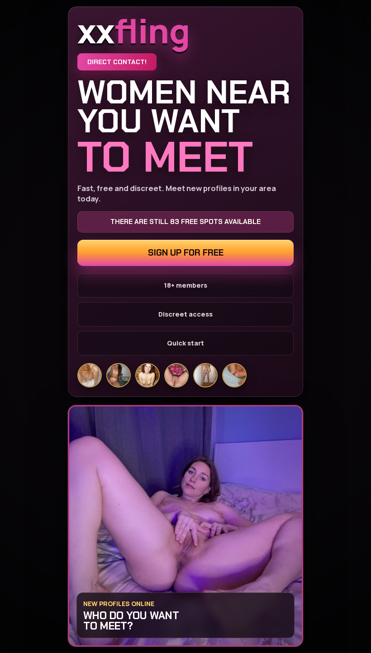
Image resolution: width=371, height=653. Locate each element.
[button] (185, 526)
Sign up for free (186, 252)
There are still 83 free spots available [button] (185, 221)
